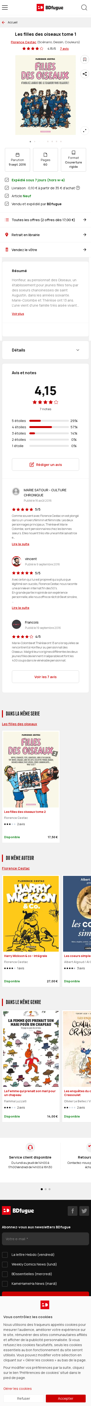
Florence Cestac (23, 42)
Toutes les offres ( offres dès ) (43, 220)
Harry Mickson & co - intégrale (25, 956)
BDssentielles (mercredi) (32, 1274)
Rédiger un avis (49, 464)
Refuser (23, 1398)
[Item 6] (56, 141)
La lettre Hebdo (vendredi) (33, 1254)
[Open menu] (5, 7)
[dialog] (45, 1351)
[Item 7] (61, 141)
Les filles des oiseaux (19, 724)
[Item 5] (52, 141)
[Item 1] (34, 141)
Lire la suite (20, 544)
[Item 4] (48, 141)
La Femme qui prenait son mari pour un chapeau (30, 1093)
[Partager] (84, 74)
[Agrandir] (84, 130)
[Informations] (78, 188)
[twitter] (84, 1211)
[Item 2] (39, 141)
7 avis (64, 48)
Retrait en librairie (26, 234)
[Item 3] (43, 141)
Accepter (65, 1398)
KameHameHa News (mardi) (34, 1283)
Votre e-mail (16, 1239)
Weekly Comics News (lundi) (34, 1264)
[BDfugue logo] (50, 7)
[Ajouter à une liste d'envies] (84, 59)
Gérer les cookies (17, 1388)
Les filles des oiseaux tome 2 (25, 812)
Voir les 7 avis (45, 677)
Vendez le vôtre (24, 249)
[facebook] (72, 1211)
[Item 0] (30, 141)
